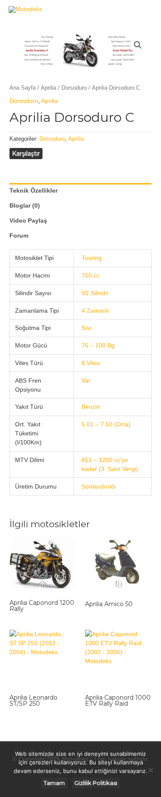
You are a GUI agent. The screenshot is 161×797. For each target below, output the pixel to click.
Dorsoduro (74, 88)
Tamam (54, 782)
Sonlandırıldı (99, 486)
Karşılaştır (26, 153)
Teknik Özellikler (33, 190)
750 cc (91, 275)
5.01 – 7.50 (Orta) (106, 424)
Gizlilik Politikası (95, 782)
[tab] (80, 190)
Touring (92, 257)
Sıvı (87, 327)
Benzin (91, 406)
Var (86, 380)
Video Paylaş (28, 220)
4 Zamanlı (95, 310)
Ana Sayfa (22, 88)
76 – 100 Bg (98, 345)
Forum (18, 235)
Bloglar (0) (24, 205)
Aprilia (48, 88)
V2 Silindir (95, 293)
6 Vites (91, 362)
